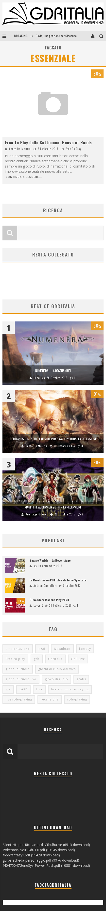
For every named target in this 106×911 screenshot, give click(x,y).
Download (62, 649)
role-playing (77, 699)
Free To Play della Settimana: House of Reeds (48, 143)
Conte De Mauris (20, 149)
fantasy (85, 649)
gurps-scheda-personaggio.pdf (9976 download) (41, 860)
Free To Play (73, 149)
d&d (41, 649)
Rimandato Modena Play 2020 (49, 600)
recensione (50, 699)
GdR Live (78, 659)
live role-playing (19, 699)
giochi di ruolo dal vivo (57, 669)
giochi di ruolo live (21, 679)
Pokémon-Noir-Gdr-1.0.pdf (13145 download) (39, 849)
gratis (81, 679)
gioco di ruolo (56, 679)
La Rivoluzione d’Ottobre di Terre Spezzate (58, 580)
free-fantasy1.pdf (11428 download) (31, 855)
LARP (23, 689)
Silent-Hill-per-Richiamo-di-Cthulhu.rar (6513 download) (46, 844)
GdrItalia (55, 659)
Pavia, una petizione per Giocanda (56, 36)
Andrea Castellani (45, 586)
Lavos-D (38, 605)
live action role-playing (69, 689)
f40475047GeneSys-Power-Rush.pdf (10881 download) (46, 865)
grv (8, 689)
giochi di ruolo (18, 669)
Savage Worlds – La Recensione (50, 560)
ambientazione (18, 649)
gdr (36, 659)
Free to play (15, 659)
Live (39, 689)
